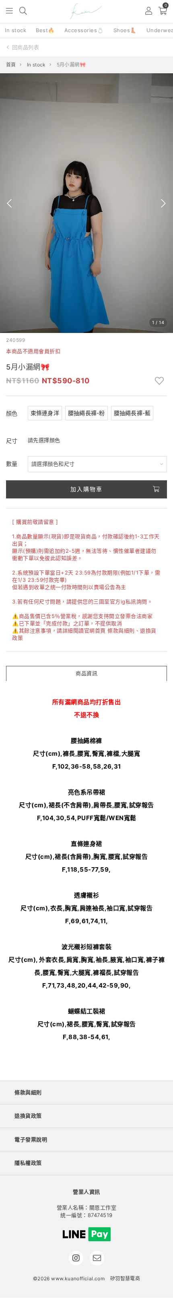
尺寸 (12, 440)
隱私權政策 (28, 1163)
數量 (12, 463)
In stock (15, 30)
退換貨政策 (28, 1115)
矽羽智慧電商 (125, 1278)
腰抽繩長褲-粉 (86, 412)
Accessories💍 (84, 30)
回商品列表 (25, 47)
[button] (9, 11)
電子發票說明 (30, 1139)
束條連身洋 (45, 412)
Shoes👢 (125, 30)
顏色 (12, 413)
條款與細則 (121, 630)
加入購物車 (86, 489)
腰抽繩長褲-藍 (132, 412)
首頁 (11, 65)
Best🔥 (45, 30)
